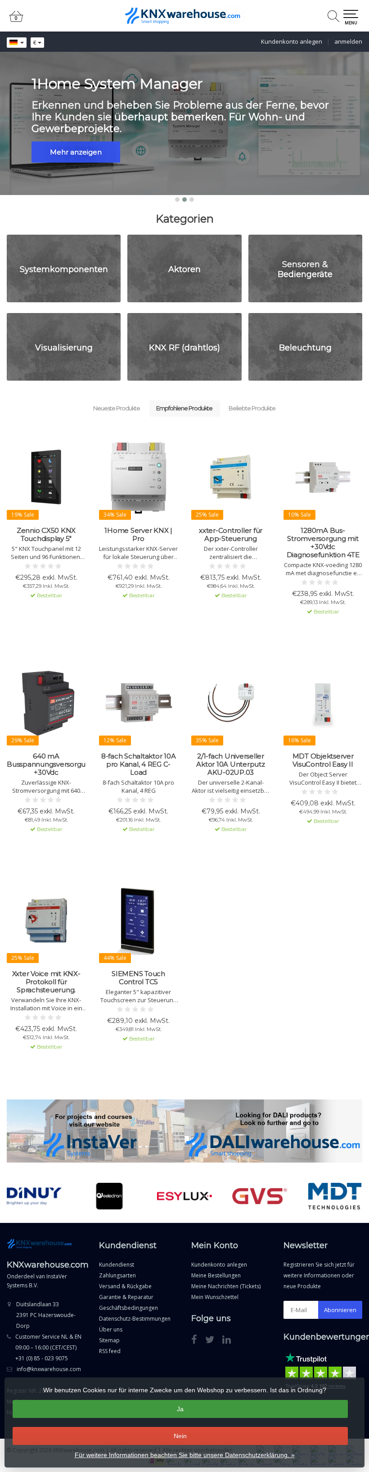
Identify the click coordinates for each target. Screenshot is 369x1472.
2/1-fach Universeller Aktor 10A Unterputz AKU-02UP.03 (230, 764)
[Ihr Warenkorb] (16, 20)
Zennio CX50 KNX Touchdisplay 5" (46, 535)
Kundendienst (116, 1264)
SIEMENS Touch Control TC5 (138, 978)
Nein (180, 1436)
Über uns (110, 1329)
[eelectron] (109, 1196)
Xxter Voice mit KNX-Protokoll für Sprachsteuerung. (46, 982)
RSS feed (110, 1351)
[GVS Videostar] (259, 1196)
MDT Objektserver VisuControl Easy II (323, 760)
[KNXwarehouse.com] (184, 16)
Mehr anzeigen (76, 152)
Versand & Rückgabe (125, 1286)
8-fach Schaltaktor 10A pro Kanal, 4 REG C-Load (138, 764)
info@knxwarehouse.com (49, 1369)
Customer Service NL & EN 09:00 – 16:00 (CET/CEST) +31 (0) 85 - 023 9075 (48, 1347)
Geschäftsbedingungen (128, 1308)
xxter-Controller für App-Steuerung (230, 535)
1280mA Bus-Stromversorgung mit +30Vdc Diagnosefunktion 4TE (323, 543)
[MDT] (334, 1196)
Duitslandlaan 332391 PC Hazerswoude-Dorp (46, 1315)
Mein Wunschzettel (214, 1297)
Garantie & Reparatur (126, 1297)
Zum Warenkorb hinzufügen (46, 611)
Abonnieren (340, 1310)
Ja (180, 1409)
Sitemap (109, 1340)
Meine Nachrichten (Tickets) (226, 1286)
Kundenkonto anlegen (291, 41)
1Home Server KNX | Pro (138, 535)
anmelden (348, 41)
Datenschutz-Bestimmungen (135, 1318)
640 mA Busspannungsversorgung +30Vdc (46, 764)
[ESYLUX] (184, 1196)
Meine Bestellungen (216, 1275)
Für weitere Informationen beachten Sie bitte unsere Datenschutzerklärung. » (185, 1454)
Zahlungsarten (117, 1275)
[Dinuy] (34, 1196)
